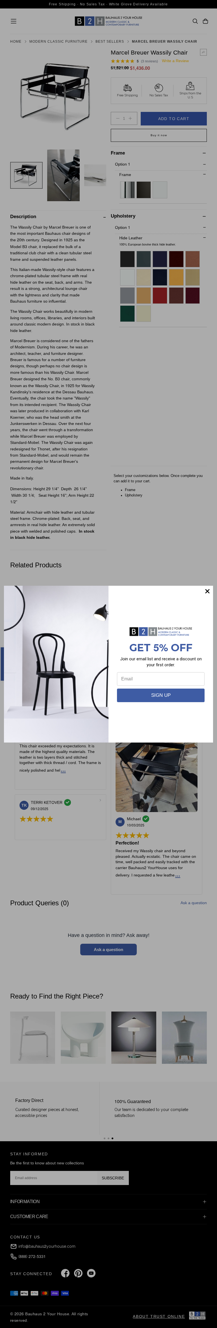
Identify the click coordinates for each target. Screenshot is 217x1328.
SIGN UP (161, 695)
